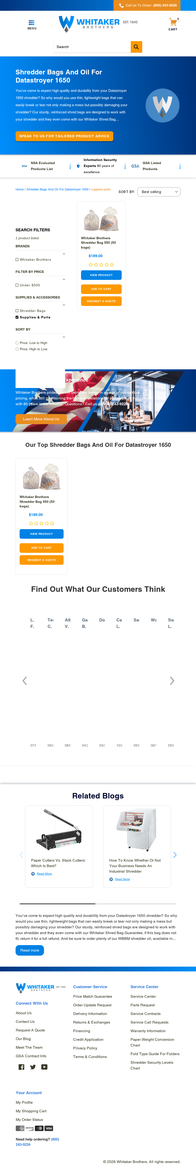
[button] (24, 678)
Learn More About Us (41, 419)
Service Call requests (150, 1022)
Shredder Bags (32, 311)
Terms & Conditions (90, 1056)
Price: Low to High (33, 343)
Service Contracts (146, 1013)
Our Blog (23, 1038)
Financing (81, 1031)
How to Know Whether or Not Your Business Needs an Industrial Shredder (135, 866)
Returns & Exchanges (91, 1022)
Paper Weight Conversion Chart (152, 1042)
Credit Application (88, 1039)
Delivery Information (90, 1013)
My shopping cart (31, 1111)
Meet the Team (29, 1047)
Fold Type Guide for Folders (155, 1054)
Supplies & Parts (35, 317)
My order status (29, 1119)
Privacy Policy (85, 1048)
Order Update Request (92, 1005)
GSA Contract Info (31, 1056)
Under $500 (29, 285)
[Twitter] (33, 1067)
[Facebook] (21, 1067)
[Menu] (32, 23)
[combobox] (98, 47)
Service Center (143, 996)
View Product (101, 275)
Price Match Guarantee (92, 996)
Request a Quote (30, 1030)
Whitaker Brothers (35, 259)
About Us (24, 1013)
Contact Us (25, 1021)
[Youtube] (44, 1067)
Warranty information (148, 1031)
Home (20, 189)
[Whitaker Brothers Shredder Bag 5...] (101, 218)
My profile (24, 1102)
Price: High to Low (33, 349)
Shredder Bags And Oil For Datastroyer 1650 (57, 189)
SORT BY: (127, 192)
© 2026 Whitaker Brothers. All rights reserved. (141, 1161)
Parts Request (143, 1005)
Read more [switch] (29, 950)
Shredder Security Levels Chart (152, 1065)
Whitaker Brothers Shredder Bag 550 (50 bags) (98, 242)
